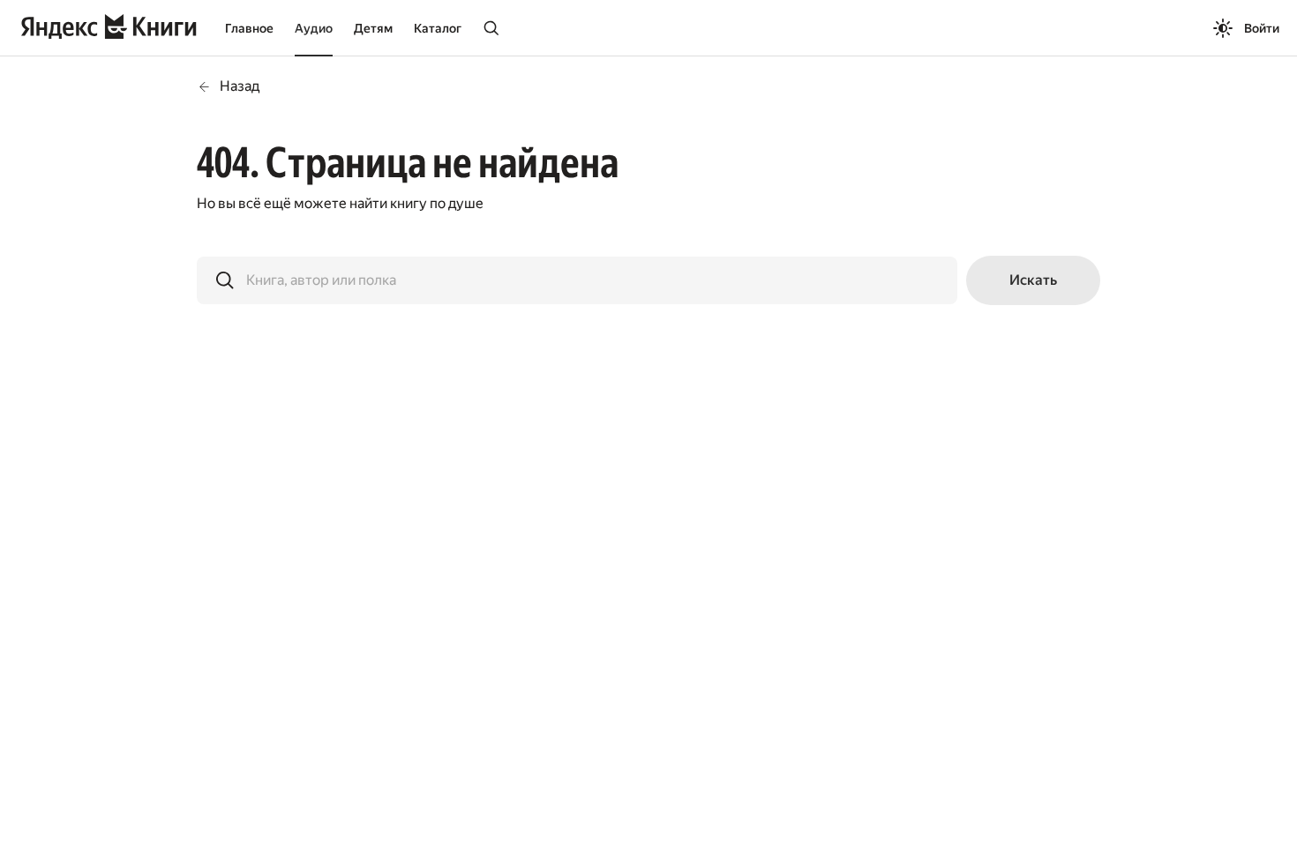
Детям (373, 28)
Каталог (437, 28)
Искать (1033, 280)
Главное (249, 28)
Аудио (314, 28)
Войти (1261, 28)
